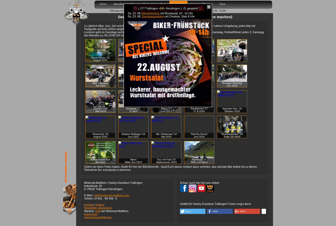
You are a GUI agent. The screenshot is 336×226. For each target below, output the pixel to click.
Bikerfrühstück (150, 13)
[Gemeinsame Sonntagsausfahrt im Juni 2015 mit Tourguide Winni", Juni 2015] (133, 119)
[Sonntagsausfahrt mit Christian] (168, 105)
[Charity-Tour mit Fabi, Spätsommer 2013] (166, 144)
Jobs (98, 211)
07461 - (105, 198)
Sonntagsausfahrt (153, 16)
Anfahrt (99, 204)
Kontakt (88, 204)
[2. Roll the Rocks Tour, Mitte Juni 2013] (133, 144)
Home (103, 4)
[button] (192, 211)
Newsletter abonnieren (98, 207)
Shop (222, 4)
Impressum (91, 214)
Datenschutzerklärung (97, 217)
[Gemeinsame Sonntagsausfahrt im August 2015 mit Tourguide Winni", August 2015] (100, 119)
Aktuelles (119, 4)
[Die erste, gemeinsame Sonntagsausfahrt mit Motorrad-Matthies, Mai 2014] (166, 119)
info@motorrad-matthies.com (111, 195)
